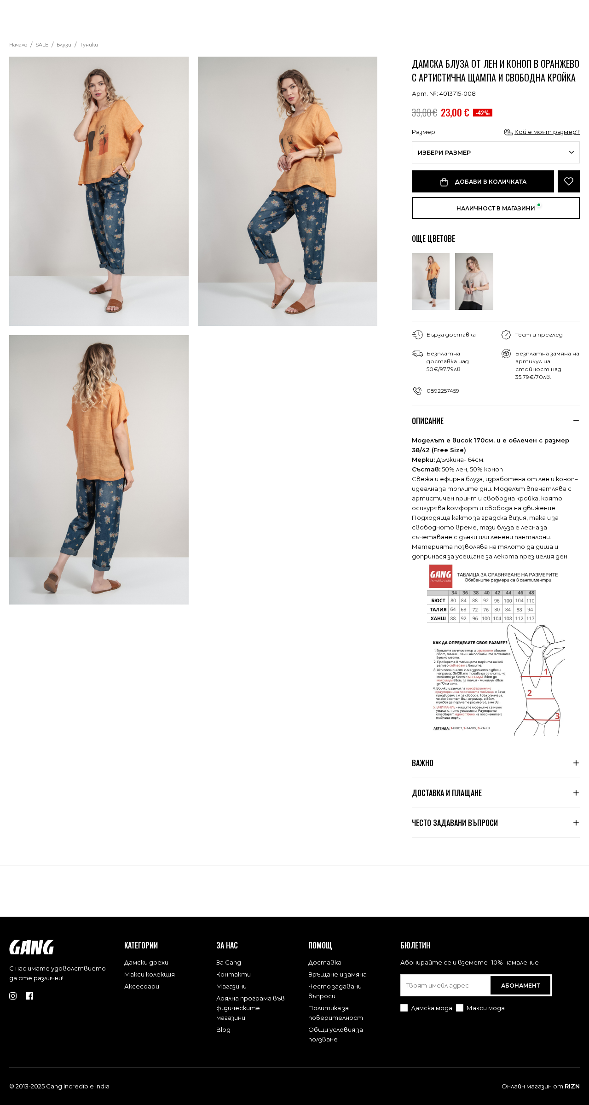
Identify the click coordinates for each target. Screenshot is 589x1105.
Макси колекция (149, 974)
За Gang (228, 962)
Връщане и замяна (337, 974)
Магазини (231, 986)
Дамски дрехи (146, 962)
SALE (41, 44)
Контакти (233, 974)
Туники (89, 44)
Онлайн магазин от (541, 1086)
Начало (18, 44)
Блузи (64, 44)
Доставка (324, 962)
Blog (223, 1029)
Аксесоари (141, 986)
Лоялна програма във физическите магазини (250, 1007)
